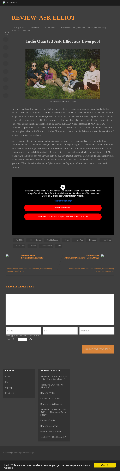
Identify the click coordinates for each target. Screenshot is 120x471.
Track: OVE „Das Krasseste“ (53, 437)
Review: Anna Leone (50, 398)
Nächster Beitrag (82, 257)
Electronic (9, 393)
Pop (7, 382)
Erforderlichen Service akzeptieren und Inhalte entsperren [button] (63, 217)
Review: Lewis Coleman (51, 404)
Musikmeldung (100, 28)
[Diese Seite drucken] (5, 96)
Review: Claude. (47, 420)
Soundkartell (47, 246)
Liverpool (89, 28)
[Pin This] (5, 56)
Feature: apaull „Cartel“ (50, 432)
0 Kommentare (49, 28)
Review (23, 30)
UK (29, 30)
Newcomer (16, 30)
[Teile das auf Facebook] (5, 40)
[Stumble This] (5, 72)
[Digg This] (5, 80)
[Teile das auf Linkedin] (5, 64)
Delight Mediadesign (25, 453)
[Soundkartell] (10, 3)
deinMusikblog (35, 240)
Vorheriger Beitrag (32, 257)
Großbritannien (66, 28)
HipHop (8, 388)
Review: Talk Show (49, 426)
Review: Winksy (47, 393)
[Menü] (112, 4)
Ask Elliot (19, 240)
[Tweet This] (5, 48)
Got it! (104, 465)
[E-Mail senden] (5, 88)
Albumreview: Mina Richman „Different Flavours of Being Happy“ (53, 412)
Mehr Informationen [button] (63, 201)
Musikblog (107, 240)
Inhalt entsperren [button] (63, 208)
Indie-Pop (81, 28)
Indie (74, 28)
